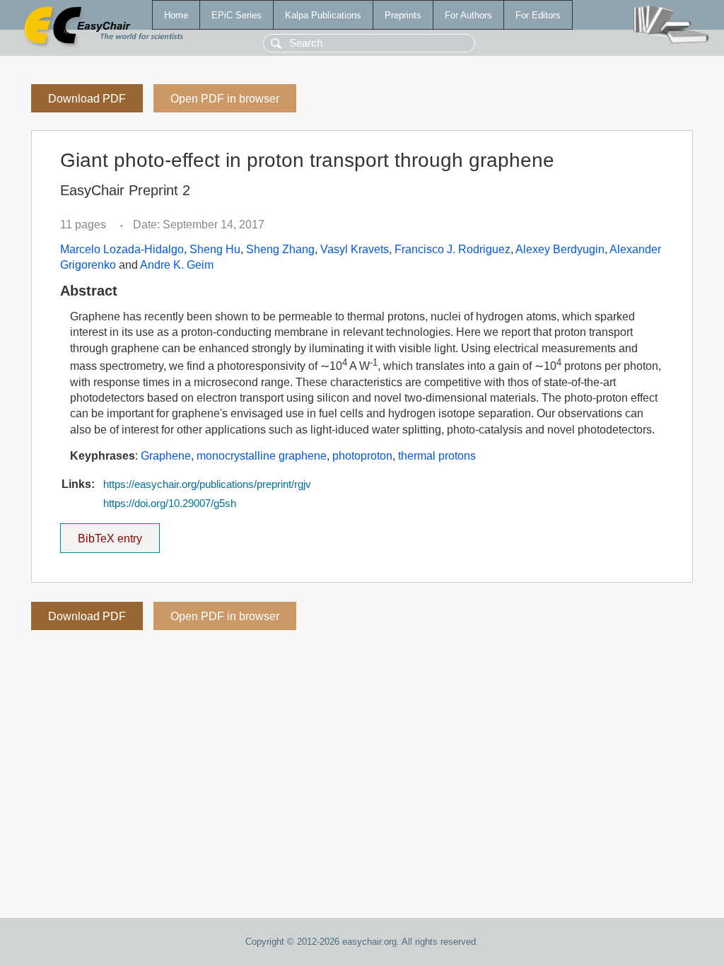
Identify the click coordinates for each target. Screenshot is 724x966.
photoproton (362, 456)
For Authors (468, 15)
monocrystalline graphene (262, 456)
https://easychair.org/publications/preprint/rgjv (207, 484)
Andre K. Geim (177, 265)
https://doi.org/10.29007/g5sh (169, 503)
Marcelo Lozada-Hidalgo (122, 249)
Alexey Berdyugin (560, 249)
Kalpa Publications (323, 15)
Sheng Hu (214, 249)
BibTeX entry (119, 534)
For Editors (538, 15)
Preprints (403, 15)
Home (176, 15)
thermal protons (437, 456)
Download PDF (87, 99)
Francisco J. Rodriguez (452, 249)
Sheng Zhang (280, 249)
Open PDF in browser (224, 99)
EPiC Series (236, 15)
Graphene (166, 456)
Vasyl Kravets (354, 249)
